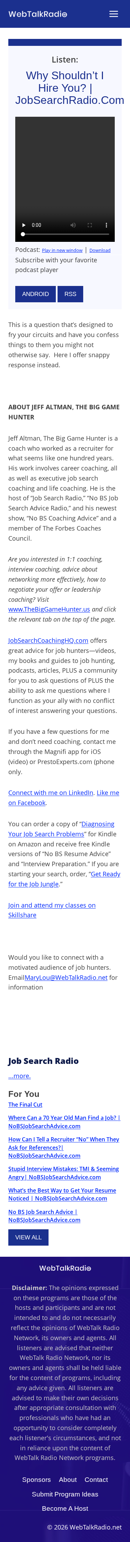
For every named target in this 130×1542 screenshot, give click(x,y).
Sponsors (36, 1479)
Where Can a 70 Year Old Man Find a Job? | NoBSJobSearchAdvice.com (64, 1122)
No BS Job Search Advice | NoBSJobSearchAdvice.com (44, 1216)
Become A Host (65, 1508)
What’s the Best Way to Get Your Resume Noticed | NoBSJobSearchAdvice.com (62, 1194)
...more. (19, 1076)
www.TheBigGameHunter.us (49, 609)
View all (28, 1237)
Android (35, 294)
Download (100, 250)
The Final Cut (25, 1104)
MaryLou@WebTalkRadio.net (66, 977)
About (68, 1479)
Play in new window (62, 250)
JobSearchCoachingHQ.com (48, 640)
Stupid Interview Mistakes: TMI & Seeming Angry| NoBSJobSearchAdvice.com (63, 1173)
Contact (96, 1479)
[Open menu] (113, 14)
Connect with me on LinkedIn (50, 792)
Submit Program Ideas (65, 1494)
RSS (70, 294)
